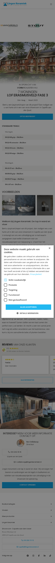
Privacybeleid (36, 274)
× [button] (49, 248)
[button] (27, 313)
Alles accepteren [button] (28, 307)
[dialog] (27, 281)
